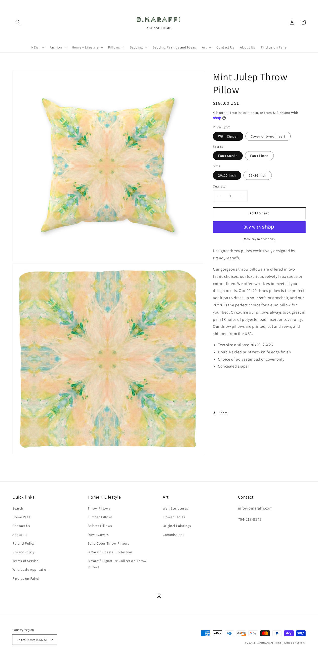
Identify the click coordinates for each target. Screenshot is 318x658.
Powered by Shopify (294, 642)
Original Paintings (177, 525)
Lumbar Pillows (100, 517)
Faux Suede (228, 155)
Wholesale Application (30, 569)
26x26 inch (258, 175)
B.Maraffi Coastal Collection (110, 552)
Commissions (173, 534)
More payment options (259, 239)
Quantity (219, 186)
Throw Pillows (99, 508)
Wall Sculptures (175, 508)
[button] (17, 22)
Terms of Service (25, 561)
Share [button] (223, 412)
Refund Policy (23, 543)
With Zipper (228, 136)
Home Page (21, 517)
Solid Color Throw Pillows (108, 543)
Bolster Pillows (100, 525)
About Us (19, 534)
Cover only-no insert (268, 136)
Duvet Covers (98, 534)
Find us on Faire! (25, 578)
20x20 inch (227, 175)
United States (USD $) (31, 640)
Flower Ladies (174, 517)
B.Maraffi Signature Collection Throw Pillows (117, 564)
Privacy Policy (23, 552)
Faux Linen (259, 155)
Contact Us (21, 525)
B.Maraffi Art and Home (267, 642)
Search (17, 508)
